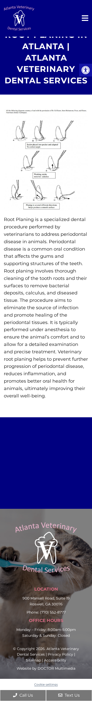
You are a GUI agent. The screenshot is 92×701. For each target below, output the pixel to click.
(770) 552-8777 (53, 612)
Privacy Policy (60, 654)
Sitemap (33, 660)
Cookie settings (46, 684)
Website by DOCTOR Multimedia (46, 668)
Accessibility (55, 660)
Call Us (25, 695)
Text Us (72, 695)
